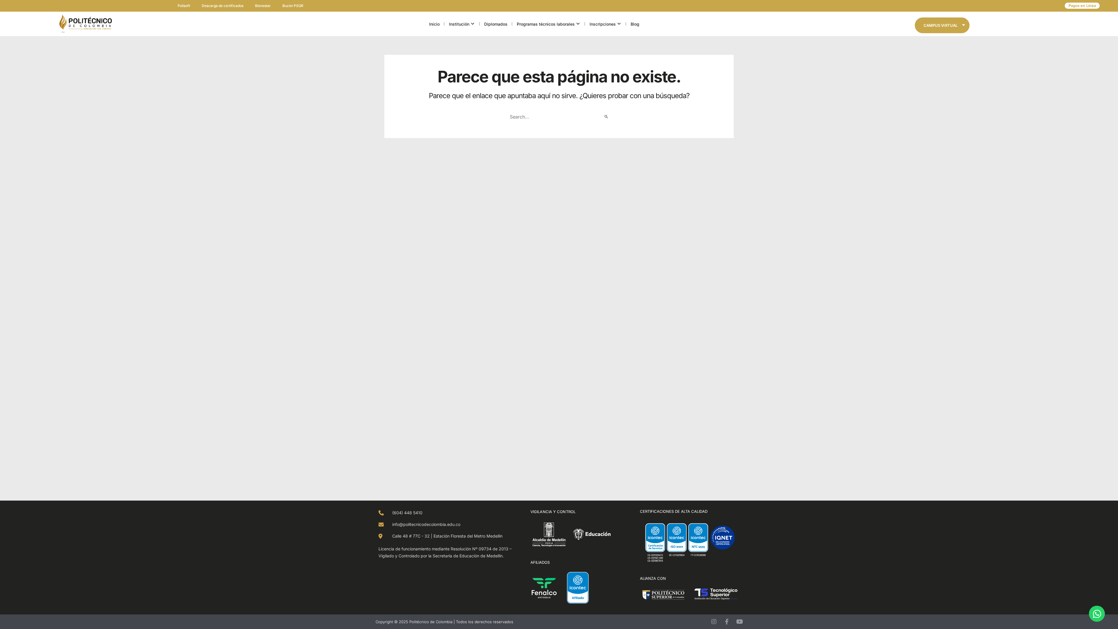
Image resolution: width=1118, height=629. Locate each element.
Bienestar (263, 5)
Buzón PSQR (292, 5)
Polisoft (184, 5)
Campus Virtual (941, 25)
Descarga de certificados (222, 5)
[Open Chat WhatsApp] (1097, 614)
